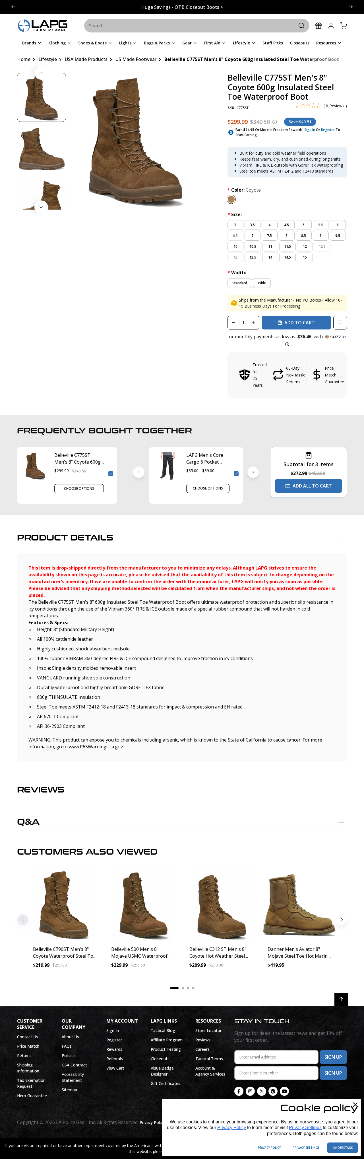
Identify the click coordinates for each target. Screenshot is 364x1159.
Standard (239, 282)
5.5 (320, 224)
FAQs (67, 1046)
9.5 (337, 235)
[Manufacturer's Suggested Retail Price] (274, 121)
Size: (235, 214)
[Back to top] (341, 999)
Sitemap (69, 1089)
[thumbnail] (41, 97)
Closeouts (160, 1058)
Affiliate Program (167, 1040)
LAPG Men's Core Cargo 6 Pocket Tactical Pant (204, 458)
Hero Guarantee (32, 1095)
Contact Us (27, 1036)
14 (270, 257)
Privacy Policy (231, 1127)
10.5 (252, 246)
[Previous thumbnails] (41, 73)
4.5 (286, 224)
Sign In (309, 129)
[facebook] (238, 1091)
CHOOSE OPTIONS (79, 488)
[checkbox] (110, 473)
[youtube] (284, 1091)
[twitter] (261, 1091)
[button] (287, 340)
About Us (70, 1036)
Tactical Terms (209, 1058)
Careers (202, 1049)
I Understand (342, 1148)
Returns (24, 1055)
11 (270, 246)
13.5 (252, 257)
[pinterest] (273, 1091)
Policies (69, 1055)
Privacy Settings (305, 1127)
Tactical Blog (163, 1030)
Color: (244, 190)
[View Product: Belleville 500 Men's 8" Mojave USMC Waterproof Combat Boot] (143, 905)
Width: (237, 272)
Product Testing (166, 1049)
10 (235, 246)
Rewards (114, 1049)
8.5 (303, 235)
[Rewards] (318, 25)
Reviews (40, 790)
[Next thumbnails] (41, 207)
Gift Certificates (165, 1083)
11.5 (287, 246)
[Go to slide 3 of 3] (13, 7)
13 (235, 257)
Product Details (65, 538)
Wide (262, 282)
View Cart (115, 1068)
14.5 (287, 257)
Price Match (28, 1046)
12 (305, 246)
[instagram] (250, 1091)
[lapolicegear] (42, 25)
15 (305, 257)
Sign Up (333, 1057)
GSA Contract (74, 1065)
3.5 (252, 224)
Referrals (114, 1058)
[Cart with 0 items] (343, 25)
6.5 (235, 235)
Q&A (28, 822)
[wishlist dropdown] (340, 322)
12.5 (322, 246)
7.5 (269, 235)
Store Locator (208, 1030)
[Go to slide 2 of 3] (351, 7)
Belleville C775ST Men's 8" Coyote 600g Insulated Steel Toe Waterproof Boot (77, 458)
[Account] (331, 25)
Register (328, 129)
